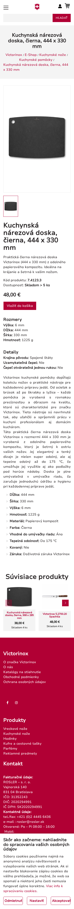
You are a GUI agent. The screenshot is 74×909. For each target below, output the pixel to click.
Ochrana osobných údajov (24, 682)
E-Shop (31, 55)
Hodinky (10, 738)
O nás (8, 667)
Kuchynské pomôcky (35, 60)
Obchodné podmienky (21, 677)
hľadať (62, 18)
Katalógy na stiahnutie (22, 672)
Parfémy (10, 748)
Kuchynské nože (52, 55)
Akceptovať (61, 900)
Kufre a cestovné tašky (22, 743)
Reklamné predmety (20, 753)
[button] (65, 603)
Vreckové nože (15, 728)
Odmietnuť (13, 900)
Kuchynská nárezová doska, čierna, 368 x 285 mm (19, 615)
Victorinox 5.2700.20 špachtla (55, 615)
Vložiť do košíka (20, 306)
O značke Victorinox (19, 662)
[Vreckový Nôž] (37, 9)
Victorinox (14, 55)
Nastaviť (37, 900)
